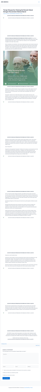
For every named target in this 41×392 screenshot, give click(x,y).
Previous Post (4, 343)
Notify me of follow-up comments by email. (10, 372)
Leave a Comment (6, 13)
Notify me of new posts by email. (9, 375)
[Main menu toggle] (39, 2)
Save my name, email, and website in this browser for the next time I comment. (17, 370)
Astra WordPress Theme (28, 387)
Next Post (38, 345)
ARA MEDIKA (4, 2)
